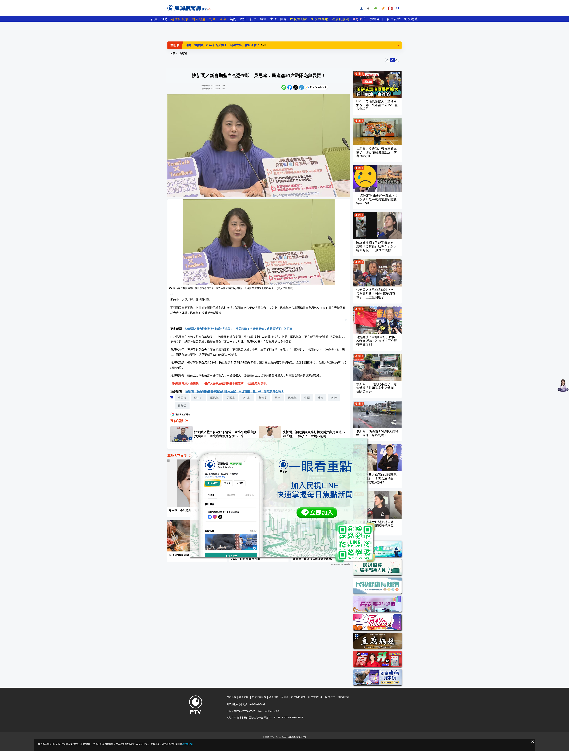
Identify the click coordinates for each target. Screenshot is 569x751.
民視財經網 (320, 19)
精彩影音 (359, 19)
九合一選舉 (218, 19)
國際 (283, 19)
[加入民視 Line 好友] (284, 500)
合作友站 (394, 19)
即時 (164, 19)
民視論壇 (411, 19)
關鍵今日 (377, 19)
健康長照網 (340, 19)
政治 (243, 19)
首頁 (154, 19)
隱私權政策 (187, 743)
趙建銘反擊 (180, 19)
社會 (253, 19)
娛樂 (263, 19)
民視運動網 (299, 19)
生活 (273, 19)
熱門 (233, 19)
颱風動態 (199, 19)
